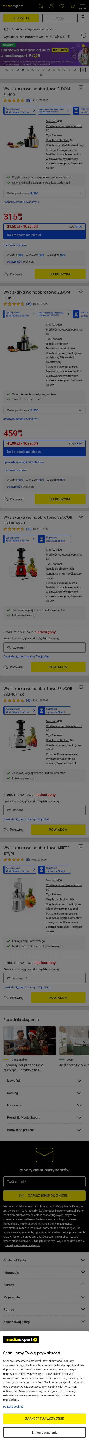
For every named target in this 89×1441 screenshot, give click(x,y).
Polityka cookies (13, 1406)
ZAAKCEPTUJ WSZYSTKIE (44, 1418)
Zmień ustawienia (44, 1432)
